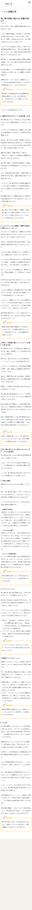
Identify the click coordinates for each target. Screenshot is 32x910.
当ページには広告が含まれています (12, 110)
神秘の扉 (9, 4)
